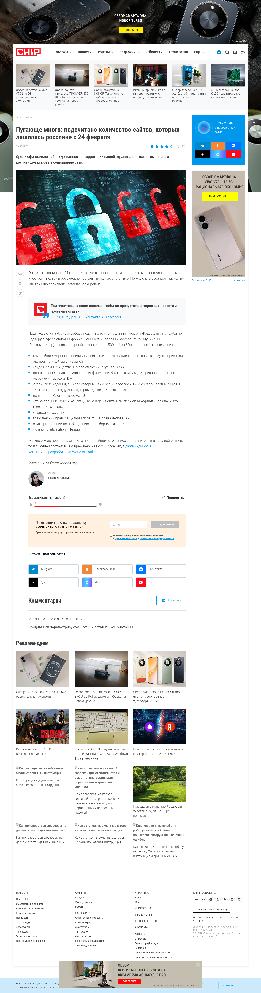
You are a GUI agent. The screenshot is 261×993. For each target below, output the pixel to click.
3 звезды (161, 146)
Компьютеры (83, 922)
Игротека (142, 892)
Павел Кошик (59, 478)
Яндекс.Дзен (67, 317)
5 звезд (171, 146)
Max (97, 582)
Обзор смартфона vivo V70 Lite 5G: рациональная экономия (31, 95)
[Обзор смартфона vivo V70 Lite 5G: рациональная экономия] (42, 669)
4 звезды (166, 146)
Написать (174, 600)
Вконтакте (91, 317)
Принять (228, 985)
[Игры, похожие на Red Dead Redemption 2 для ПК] (42, 726)
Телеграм (113, 317)
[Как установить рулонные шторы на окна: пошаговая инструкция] (101, 828)
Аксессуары (23, 927)
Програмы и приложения (90, 940)
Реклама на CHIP (201, 280)
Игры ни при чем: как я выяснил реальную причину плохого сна (149, 93)
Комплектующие (26, 913)
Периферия (22, 917)
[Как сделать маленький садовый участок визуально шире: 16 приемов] (159, 784)
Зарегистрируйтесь (66, 627)
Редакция (140, 948)
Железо (139, 902)
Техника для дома (26, 936)
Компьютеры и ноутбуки (30, 908)
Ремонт (79, 906)
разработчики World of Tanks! (72, 452)
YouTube (153, 582)
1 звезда (152, 146)
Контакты (239, 280)
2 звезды (157, 146)
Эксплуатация (83, 902)
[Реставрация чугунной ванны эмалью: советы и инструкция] (42, 770)
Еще (197, 52)
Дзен (44, 582)
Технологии (178, 52)
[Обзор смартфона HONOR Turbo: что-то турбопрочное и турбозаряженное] (159, 669)
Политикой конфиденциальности (157, 538)
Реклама (141, 927)
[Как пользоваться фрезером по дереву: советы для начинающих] (42, 828)
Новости (85, 52)
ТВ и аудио (22, 931)
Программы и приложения (31, 940)
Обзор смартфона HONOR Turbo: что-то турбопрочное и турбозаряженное (108, 95)
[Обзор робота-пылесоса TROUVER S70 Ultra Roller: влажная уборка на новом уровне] (101, 669)
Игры (138, 897)
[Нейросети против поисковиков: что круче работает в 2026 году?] (159, 726)
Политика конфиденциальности (153, 957)
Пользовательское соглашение (153, 952)
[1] (30, 505)
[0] (101, 505)
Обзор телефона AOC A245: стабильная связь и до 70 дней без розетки (189, 95)
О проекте (140, 938)
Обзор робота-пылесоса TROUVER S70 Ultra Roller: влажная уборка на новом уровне (71, 97)
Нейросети (154, 52)
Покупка (80, 897)
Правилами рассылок (126, 538)
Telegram (46, 569)
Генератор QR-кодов (146, 943)
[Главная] (17, 117)
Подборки (128, 52)
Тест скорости (146, 921)
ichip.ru (140, 934)
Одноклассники (104, 569)
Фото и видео (23, 922)
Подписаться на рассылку (212, 909)
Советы (104, 52)
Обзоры (62, 52)
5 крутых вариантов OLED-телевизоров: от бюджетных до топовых (228, 93)
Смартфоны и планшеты (30, 904)
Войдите (35, 627)
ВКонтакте (155, 569)
